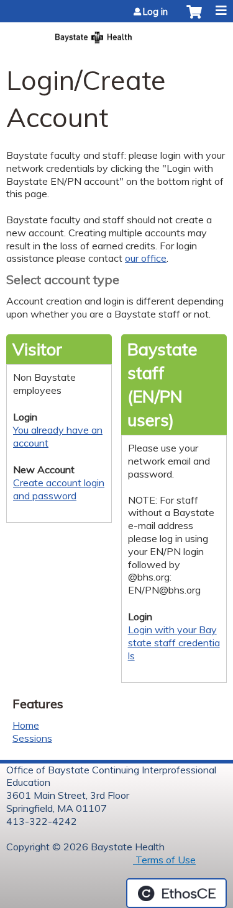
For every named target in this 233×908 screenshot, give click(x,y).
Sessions (32, 738)
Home (25, 725)
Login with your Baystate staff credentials (174, 642)
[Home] (116, 33)
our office (146, 258)
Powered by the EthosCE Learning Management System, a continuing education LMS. (176, 893)
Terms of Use (164, 859)
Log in (155, 11)
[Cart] (194, 18)
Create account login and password (58, 489)
